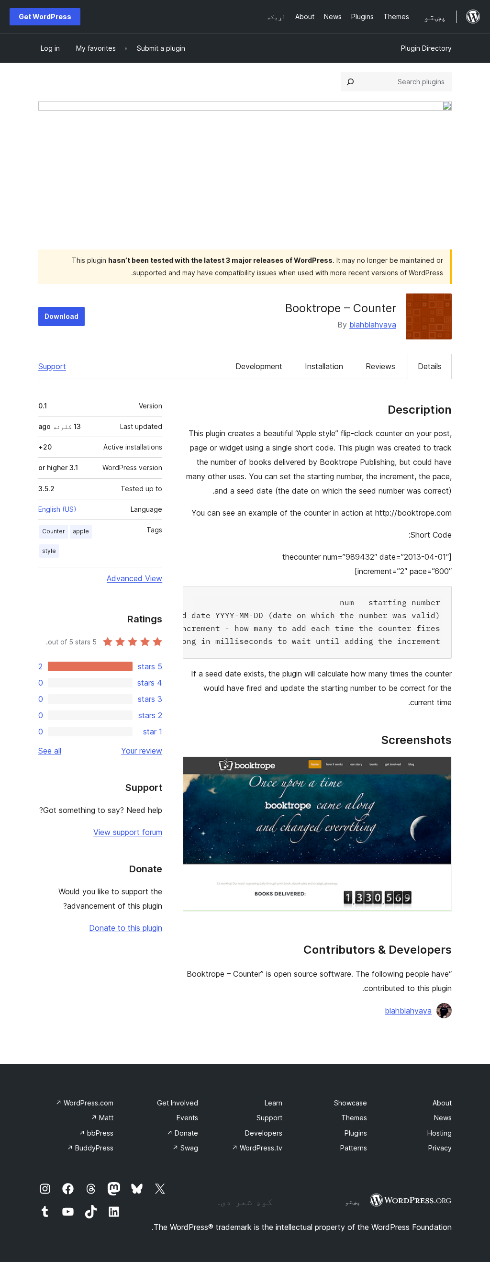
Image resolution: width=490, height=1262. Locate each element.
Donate (182, 1133)
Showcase (350, 1103)
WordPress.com (84, 1103)
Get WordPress (45, 16)
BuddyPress (90, 1148)
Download (61, 316)
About (442, 1103)
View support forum (127, 832)
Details (430, 366)
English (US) (57, 509)
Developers (263, 1133)
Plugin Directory (426, 48)
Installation (324, 366)
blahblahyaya (372, 324)
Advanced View (134, 578)
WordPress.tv (257, 1148)
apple (81, 531)
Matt (102, 1118)
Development (258, 366)
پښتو (352, 1202)
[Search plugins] (350, 81)
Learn (273, 1103)
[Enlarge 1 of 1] (439, 769)
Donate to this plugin (125, 928)
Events (187, 1118)
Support (52, 366)
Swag (185, 1148)
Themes (354, 1118)
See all (49, 750)
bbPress (96, 1133)
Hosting (439, 1133)
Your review (141, 750)
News (443, 1118)
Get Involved (177, 1103)
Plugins (356, 1133)
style (49, 550)
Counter (53, 531)
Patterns (353, 1148)
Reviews (380, 366)
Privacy (440, 1148)
